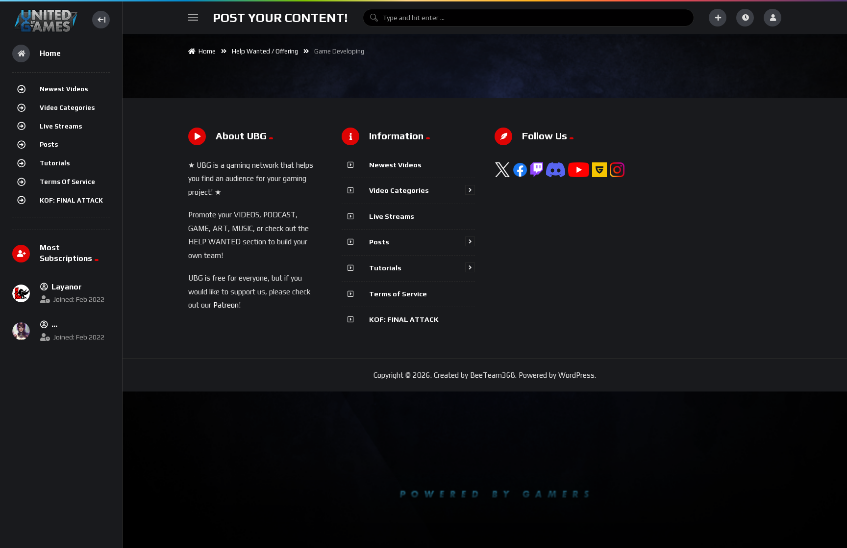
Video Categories (67, 107)
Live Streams (61, 126)
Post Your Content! (280, 17)
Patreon (226, 305)
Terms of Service (67, 181)
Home (206, 51)
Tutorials (55, 163)
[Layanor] (21, 293)
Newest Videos (64, 89)
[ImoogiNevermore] (21, 331)
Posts (49, 144)
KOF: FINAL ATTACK (71, 200)
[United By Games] (45, 19)
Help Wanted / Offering (265, 51)
